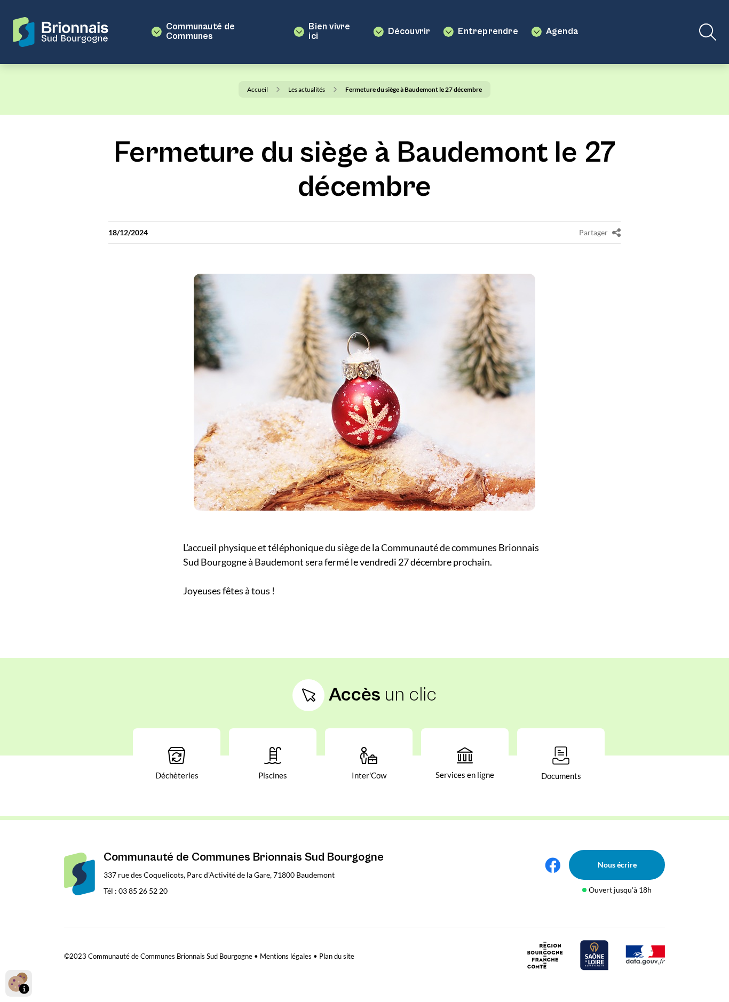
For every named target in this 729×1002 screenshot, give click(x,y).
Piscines (272, 775)
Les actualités (306, 89)
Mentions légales (286, 956)
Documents (561, 776)
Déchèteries (177, 775)
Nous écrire (617, 864)
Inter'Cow (369, 775)
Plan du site (336, 956)
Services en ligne (464, 775)
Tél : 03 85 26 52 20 (136, 890)
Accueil (257, 89)
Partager (593, 232)
